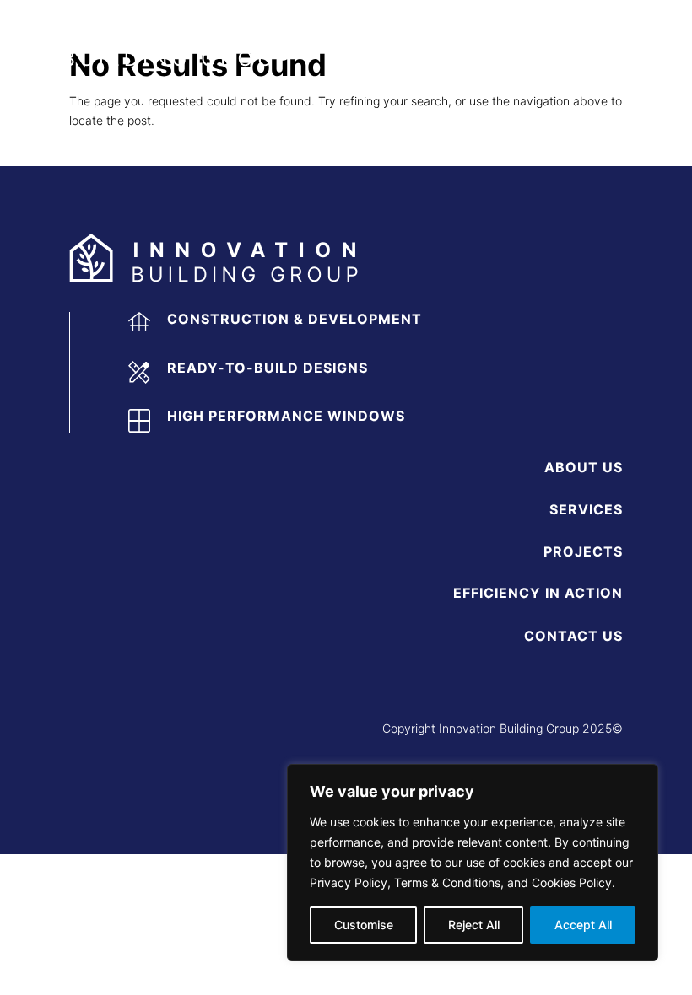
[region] (472, 862)
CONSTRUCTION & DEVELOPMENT (294, 318)
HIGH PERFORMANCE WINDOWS (286, 415)
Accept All (583, 924)
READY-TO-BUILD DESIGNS (267, 367)
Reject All (474, 924)
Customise (363, 924)
